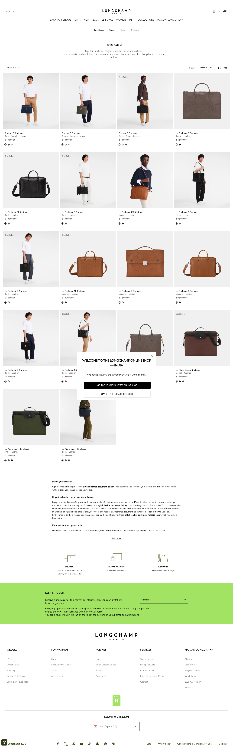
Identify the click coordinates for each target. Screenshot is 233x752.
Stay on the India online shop (117, 394)
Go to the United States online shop (117, 385)
